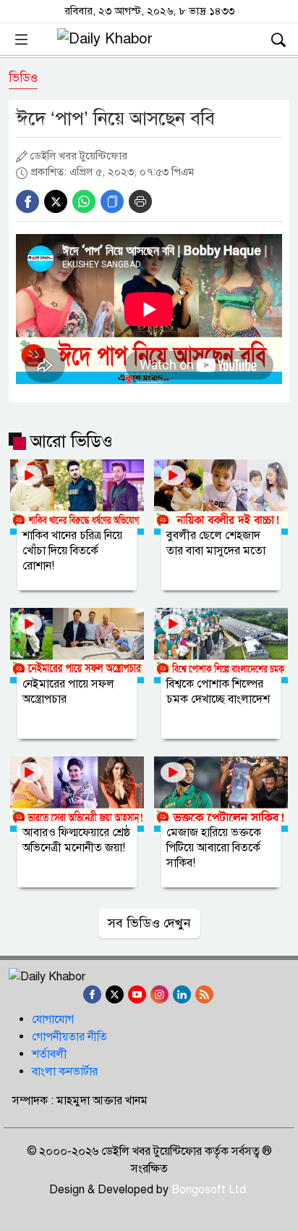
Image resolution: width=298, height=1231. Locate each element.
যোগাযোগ (53, 1019)
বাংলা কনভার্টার (65, 1071)
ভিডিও (23, 77)
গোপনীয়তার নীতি (69, 1037)
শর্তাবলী (49, 1054)
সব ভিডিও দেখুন (149, 923)
